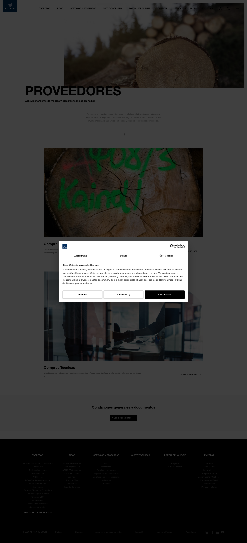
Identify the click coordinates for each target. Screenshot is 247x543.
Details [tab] (123, 256)
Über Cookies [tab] (166, 256)
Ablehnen (82, 294)
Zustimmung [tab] (80, 256)
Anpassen (122, 294)
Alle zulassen (164, 294)
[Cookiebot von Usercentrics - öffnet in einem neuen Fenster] (172, 246)
